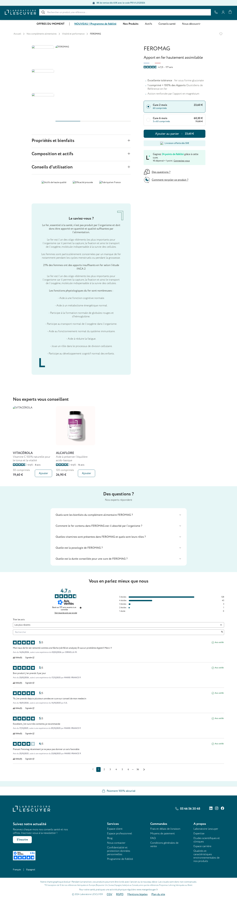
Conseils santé (167, 24)
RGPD (119, 894)
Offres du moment (50, 24)
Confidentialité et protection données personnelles (118, 851)
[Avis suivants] (144, 769)
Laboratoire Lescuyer (205, 829)
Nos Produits (130, 23)
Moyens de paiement (162, 833)
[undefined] (80, 607)
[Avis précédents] (93, 769)
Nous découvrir (191, 24)
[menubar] (118, 24)
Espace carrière (202, 846)
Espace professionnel (119, 833)
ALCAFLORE (65, 453)
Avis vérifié (219, 642)
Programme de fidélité (120, 859)
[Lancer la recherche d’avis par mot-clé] (222, 632)
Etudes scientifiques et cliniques (206, 839)
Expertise (198, 833)
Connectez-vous (182, 160)
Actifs (148, 24)
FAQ (153, 838)
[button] (118, 515)
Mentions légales (137, 894)
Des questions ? (161, 172)
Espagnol (30, 869)
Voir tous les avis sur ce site (65, 613)
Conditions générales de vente (164, 844)
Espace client (115, 829)
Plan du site (158, 894)
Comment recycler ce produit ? (170, 179)
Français (17, 869)
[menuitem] (50, 24)
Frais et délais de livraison (165, 829)
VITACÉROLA (23, 453)
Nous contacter (116, 843)
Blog (109, 838)
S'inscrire (22, 840)
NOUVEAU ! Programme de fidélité (95, 24)
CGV (109, 894)
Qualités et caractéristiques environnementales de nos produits (206, 856)
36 (138, 769)
